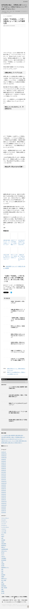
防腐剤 (2, 591)
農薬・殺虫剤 (4, 587)
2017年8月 (3, 472)
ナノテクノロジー (5, 527)
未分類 (2, 565)
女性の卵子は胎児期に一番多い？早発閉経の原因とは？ (13, 437)
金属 (2, 589)
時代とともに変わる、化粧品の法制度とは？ (14, 256)
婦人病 (2, 552)
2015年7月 (3, 510)
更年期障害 (3, 560)
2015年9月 (3, 507)
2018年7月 (3, 463)
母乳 (2, 569)
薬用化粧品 (3, 585)
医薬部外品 (3, 545)
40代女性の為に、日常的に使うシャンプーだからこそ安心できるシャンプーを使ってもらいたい (14, 7)
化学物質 (3, 540)
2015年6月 (3, 512)
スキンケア (14, 266)
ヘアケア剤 (3, 530)
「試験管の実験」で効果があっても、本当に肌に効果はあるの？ (21, 257)
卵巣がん (3, 547)
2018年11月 (3, 455)
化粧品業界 (8, 266)
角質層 (7, 268)
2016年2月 (3, 497)
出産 (2, 538)
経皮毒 (2, 584)
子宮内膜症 (3, 558)
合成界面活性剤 (4, 549)
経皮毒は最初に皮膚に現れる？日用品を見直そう (11, 442)
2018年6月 (3, 464)
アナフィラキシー (5, 518)
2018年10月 (3, 457)
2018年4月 (3, 468)
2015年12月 (3, 501)
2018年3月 (3, 470)
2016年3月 (3, 496)
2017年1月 (3, 479)
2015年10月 (3, 505)
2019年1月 (3, 452)
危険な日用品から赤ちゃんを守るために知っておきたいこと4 (18, 336)
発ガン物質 (3, 580)
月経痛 (2, 563)
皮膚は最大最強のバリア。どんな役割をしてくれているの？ (6, 242)
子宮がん (3, 556)
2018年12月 (3, 453)
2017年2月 (3, 477)
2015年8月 (3, 508)
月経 (2, 562)
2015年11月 (3, 503)
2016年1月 (3, 499)
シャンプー (3, 523)
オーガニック (4, 521)
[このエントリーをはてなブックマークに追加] (11, 292)
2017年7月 (3, 474)
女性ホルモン (4, 551)
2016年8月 (3, 486)
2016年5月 (3, 492)
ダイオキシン (4, 525)
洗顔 (2, 573)
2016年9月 (3, 485)
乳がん (2, 534)
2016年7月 (3, 488)
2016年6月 (3, 490)
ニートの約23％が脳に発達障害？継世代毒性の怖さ (12, 435)
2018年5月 (3, 466)
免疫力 (2, 536)
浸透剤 (2, 576)
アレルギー (3, 519)
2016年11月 (3, 481)
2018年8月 (3, 461)
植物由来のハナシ (5, 567)
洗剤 (2, 571)
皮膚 (2, 582)
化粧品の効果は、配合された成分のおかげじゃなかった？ (6, 257)
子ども (2, 554)
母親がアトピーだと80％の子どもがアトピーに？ (11, 439)
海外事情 (3, 574)
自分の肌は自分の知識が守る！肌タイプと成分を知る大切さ (21, 242)
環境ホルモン (4, 578)
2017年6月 (3, 475)
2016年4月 (3, 494)
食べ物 (2, 593)
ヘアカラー (3, 529)
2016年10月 (3, 483)
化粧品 (20, 266)
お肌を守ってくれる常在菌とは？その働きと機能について (14, 242)
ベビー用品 (3, 532)
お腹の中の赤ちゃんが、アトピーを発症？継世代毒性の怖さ (14, 440)
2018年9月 (3, 459)
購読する (5, 379)
